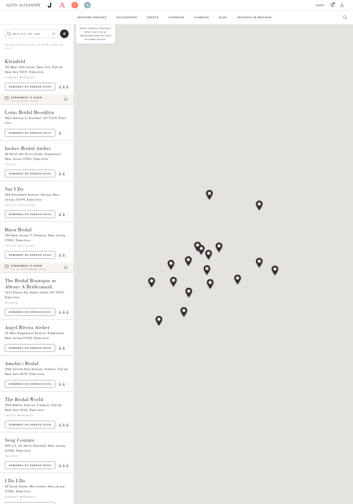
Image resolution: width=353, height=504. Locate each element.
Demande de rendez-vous (30, 86)
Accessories (126, 17)
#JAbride (201, 17)
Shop (320, 5)
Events (153, 17)
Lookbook (176, 17)
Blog (223, 17)
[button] (207, 270)
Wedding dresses (92, 17)
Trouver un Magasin (254, 17)
